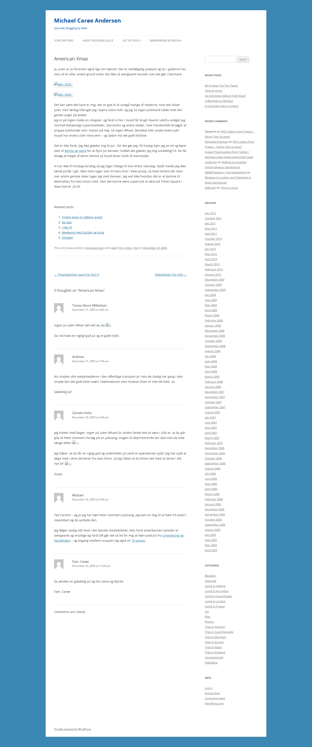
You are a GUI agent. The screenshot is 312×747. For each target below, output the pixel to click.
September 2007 (215, 407)
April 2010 (211, 259)
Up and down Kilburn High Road (225, 96)
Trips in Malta (213, 647)
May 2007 (211, 428)
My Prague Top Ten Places (221, 85)
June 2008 (211, 361)
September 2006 (215, 463)
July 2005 (210, 535)
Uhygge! (67, 238)
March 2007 (212, 438)
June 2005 (211, 540)
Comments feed (215, 698)
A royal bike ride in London (222, 106)
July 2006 (210, 474)
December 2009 (214, 279)
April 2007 (211, 433)
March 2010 (212, 264)
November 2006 (215, 453)
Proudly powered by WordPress (72, 729)
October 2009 (213, 285)
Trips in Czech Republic (219, 632)
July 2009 (210, 295)
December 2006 (214, 448)
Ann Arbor (125, 248)
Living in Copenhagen (218, 596)
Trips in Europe (214, 642)
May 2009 (211, 305)
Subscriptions (63, 40)
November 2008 (215, 336)
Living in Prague (215, 606)
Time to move (213, 91)
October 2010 (213, 239)
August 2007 (212, 412)
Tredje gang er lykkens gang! (82, 217)
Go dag (67, 222)
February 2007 (214, 443)
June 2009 (211, 300)
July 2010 (210, 249)
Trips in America (215, 627)
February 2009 (214, 320)
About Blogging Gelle (98, 40)
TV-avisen (138, 540)
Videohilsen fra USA (171, 275)
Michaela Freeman (216, 142)
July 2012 (210, 213)
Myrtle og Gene (75, 151)
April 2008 (211, 371)
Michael (77, 495)
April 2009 (211, 310)
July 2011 (210, 223)
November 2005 (215, 514)
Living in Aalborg (215, 586)
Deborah (210, 188)
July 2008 (210, 356)
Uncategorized (94, 248)
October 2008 (213, 341)
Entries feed (212, 693)
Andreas (78, 356)
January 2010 (213, 274)
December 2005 (214, 509)
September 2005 (215, 525)
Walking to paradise (234, 162)
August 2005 (212, 530)
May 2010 (211, 254)
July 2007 (210, 417)
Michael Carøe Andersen (87, 20)
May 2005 (211, 545)
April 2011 (211, 234)
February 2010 (214, 269)
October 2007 (213, 402)
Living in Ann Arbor (217, 591)
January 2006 (213, 504)
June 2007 (211, 422)
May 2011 (211, 228)
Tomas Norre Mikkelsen (89, 305)
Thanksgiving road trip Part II (76, 275)
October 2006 (213, 458)
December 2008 (214, 331)
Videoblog (211, 662)
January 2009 (213, 325)
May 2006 (211, 484)
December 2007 (214, 392)
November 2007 (215, 397)
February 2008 (214, 382)
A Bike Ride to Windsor (219, 101)
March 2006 (212, 494)
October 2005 (213, 519)
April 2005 (211, 550)
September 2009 (215, 290)
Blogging (210, 576)
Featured (210, 581)
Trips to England (215, 652)
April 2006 (211, 489)
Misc (208, 616)
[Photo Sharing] (63, 84)
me (207, 611)
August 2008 (212, 351)
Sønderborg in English (165, 40)
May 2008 (211, 366)
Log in (208, 688)
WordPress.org (214, 703)
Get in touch (131, 40)
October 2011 (213, 218)
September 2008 (215, 346)
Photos (209, 622)
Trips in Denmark (215, 637)
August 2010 (212, 244)
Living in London (215, 601)
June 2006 (211, 479)
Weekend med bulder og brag (83, 232)
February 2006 (214, 499)
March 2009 (212, 315)
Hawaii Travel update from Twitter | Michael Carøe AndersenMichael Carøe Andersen (229, 157)
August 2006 (212, 468)
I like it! (67, 227)
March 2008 (212, 376)
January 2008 (213, 387)
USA (135, 248)
